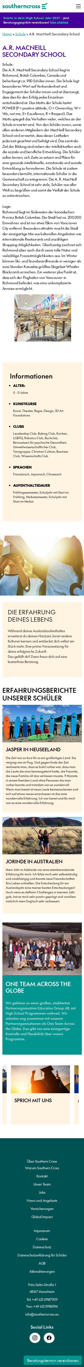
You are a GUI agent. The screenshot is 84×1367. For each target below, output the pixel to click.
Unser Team (42, 1184)
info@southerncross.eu (42, 1314)
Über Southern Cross (42, 1161)
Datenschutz (42, 1246)
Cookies (42, 1238)
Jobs (42, 1192)
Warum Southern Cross (42, 1167)
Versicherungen (42, 1208)
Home (7, 33)
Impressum (42, 1230)
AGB (42, 1263)
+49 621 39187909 (45, 1299)
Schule (20, 33)
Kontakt (42, 1176)
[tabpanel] (43, 319)
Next (82, 1097)
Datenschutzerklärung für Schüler (42, 1255)
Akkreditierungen (42, 1271)
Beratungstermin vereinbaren (52, 1360)
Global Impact (42, 1216)
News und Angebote (42, 1200)
